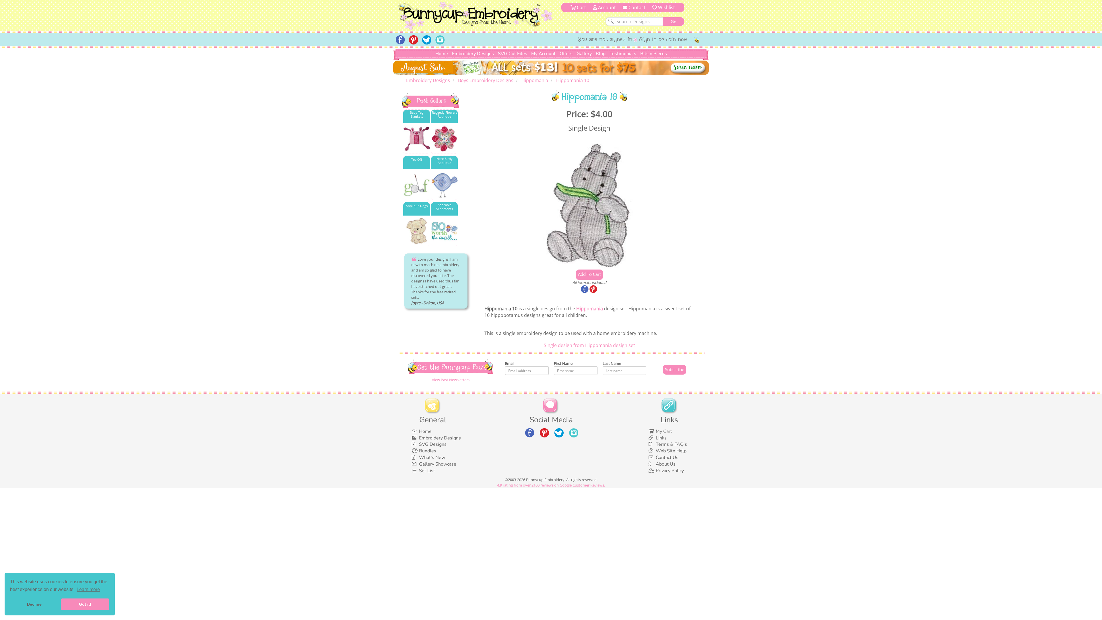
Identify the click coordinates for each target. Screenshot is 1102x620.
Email (509, 363)
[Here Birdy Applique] (444, 185)
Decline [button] (34, 604)
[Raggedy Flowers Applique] (444, 138)
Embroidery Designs (473, 54)
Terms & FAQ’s (671, 444)
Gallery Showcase (437, 464)
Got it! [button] (85, 604)
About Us (666, 464)
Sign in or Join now (663, 40)
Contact (636, 7)
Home (441, 54)
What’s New (432, 457)
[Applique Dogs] (416, 231)
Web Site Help (671, 451)
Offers (566, 54)
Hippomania (589, 308)
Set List (427, 471)
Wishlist (666, 7)
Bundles (427, 451)
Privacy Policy (670, 471)
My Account (543, 54)
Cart (581, 7)
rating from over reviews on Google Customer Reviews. (551, 485)
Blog (601, 54)
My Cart (664, 431)
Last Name (612, 363)
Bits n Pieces (653, 54)
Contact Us (667, 457)
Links (661, 438)
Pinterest (593, 289)
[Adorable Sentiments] (444, 231)
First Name (563, 363)
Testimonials (623, 54)
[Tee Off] (416, 185)
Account (606, 7)
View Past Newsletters (450, 379)
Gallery (584, 54)
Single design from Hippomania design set (589, 345)
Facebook (585, 289)
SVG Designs (433, 444)
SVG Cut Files (512, 54)
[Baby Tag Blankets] (416, 138)
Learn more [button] (88, 589)
